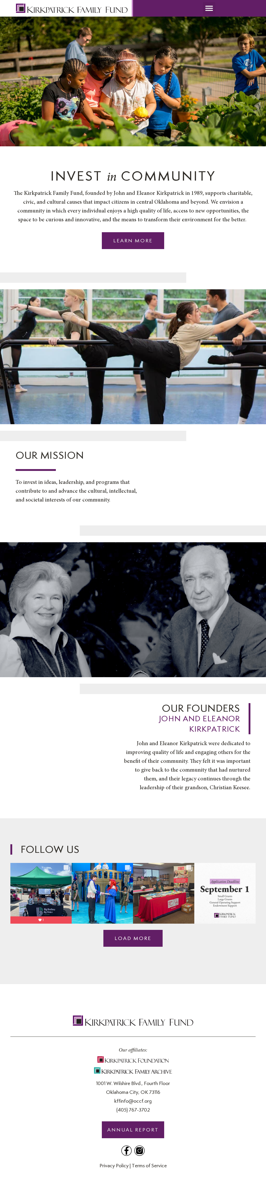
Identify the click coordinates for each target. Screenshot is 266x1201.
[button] (209, 8)
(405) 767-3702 (133, 1109)
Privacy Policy (114, 1165)
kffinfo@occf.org (133, 1100)
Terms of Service (149, 1165)
